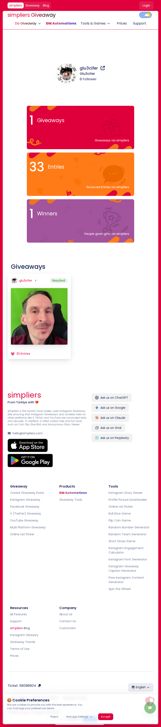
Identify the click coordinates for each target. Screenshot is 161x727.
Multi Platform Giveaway (28, 527)
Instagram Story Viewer (125, 493)
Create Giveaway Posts (27, 493)
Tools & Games (93, 23)
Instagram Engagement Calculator (125, 550)
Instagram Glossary (24, 635)
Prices (122, 23)
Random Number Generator (128, 527)
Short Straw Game (121, 541)
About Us (65, 614)
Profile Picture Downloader (127, 500)
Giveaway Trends (22, 642)
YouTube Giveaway (24, 520)
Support (139, 23)
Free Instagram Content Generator (126, 580)
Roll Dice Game (119, 513)
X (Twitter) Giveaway (25, 513)
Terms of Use (20, 649)
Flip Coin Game (119, 520)
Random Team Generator (127, 534)
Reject (54, 716)
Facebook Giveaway (24, 507)
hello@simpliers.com (28, 433)
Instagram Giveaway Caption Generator (123, 568)
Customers (67, 628)
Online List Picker (22, 534)
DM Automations (61, 23)
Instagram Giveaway (25, 500)
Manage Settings (77, 716)
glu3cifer (89, 68)
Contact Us (67, 621)
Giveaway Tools (70, 500)
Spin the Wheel (119, 589)
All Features (18, 614)
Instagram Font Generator (127, 559)
